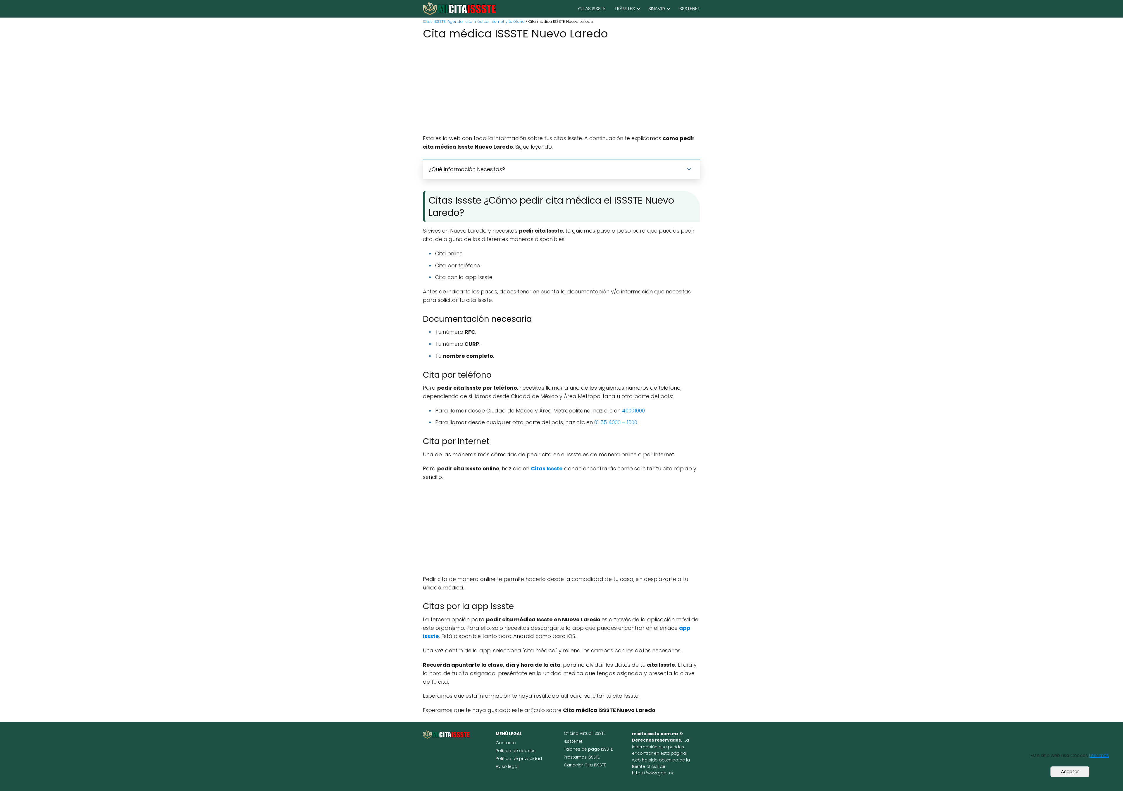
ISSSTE (607, 749)
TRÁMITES (624, 8)
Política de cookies (515, 751)
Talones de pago (582, 749)
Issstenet (573, 741)
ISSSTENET (689, 8)
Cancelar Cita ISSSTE (585, 765)
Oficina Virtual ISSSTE (585, 733)
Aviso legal (507, 766)
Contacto (506, 743)
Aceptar (1070, 771)
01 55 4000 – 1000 (615, 422)
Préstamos (576, 757)
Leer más (1099, 755)
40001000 (633, 410)
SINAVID (656, 8)
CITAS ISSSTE (592, 8)
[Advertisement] (561, 88)
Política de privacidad (519, 758)
